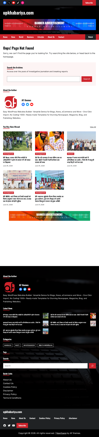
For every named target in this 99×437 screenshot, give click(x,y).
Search (86, 79)
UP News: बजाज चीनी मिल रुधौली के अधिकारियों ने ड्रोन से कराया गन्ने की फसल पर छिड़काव (16, 159)
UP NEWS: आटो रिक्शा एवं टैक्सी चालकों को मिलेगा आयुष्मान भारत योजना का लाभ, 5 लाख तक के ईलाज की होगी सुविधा (17, 198)
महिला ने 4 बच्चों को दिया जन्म (45, 345)
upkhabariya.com (18, 12)
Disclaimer (8, 390)
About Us (7, 379)
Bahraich (70, 153)
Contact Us (8, 383)
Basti (17, 345)
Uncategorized (8, 153)
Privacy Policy (10, 394)
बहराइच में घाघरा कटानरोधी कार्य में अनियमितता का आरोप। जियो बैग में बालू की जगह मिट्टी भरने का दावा (80, 159)
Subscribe (22, 425)
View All (93, 127)
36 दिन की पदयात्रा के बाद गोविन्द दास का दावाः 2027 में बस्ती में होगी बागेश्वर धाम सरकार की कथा (48, 159)
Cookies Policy (10, 387)
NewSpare (61, 433)
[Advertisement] (49, 244)
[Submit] (92, 366)
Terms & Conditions (12, 398)
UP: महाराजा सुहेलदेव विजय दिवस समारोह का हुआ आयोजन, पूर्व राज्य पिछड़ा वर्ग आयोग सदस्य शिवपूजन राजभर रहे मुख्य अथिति (49, 198)
